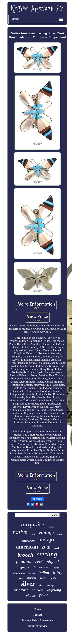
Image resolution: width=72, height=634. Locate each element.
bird (41, 585)
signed (53, 561)
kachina (51, 527)
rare (42, 577)
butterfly (50, 585)
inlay (57, 572)
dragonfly (22, 567)
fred (56, 548)
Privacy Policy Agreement (37, 620)
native (20, 532)
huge (52, 577)
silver (27, 583)
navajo (46, 539)
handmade (20, 590)
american (27, 547)
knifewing (54, 590)
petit (33, 534)
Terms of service (37, 625)
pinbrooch (28, 541)
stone (56, 567)
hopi (59, 533)
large (31, 573)
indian (43, 572)
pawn (44, 595)
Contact (37, 614)
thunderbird (41, 567)
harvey (37, 590)
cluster (30, 595)
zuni (46, 547)
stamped (32, 577)
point (21, 578)
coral (39, 561)
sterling (47, 554)
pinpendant (19, 573)
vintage (46, 532)
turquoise (32, 524)
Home (37, 609)
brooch (25, 555)
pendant (24, 561)
